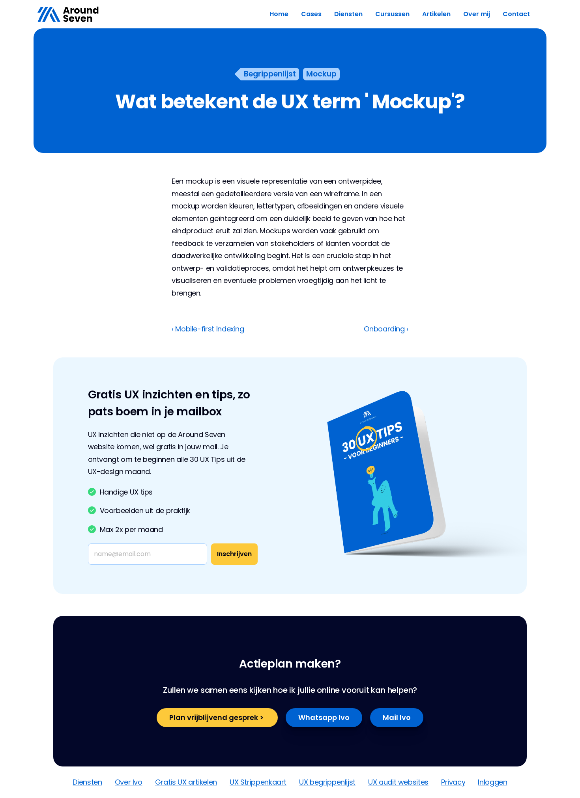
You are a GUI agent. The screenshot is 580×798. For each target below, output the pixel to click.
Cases (311, 14)
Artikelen (436, 14)
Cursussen (392, 14)
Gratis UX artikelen (186, 782)
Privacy (453, 782)
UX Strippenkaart (258, 782)
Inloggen (492, 782)
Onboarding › (386, 329)
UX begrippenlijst (327, 782)
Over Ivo (128, 782)
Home (278, 14)
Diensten (348, 14)
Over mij (476, 14)
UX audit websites (398, 782)
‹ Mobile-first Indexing (208, 329)
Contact (516, 14)
